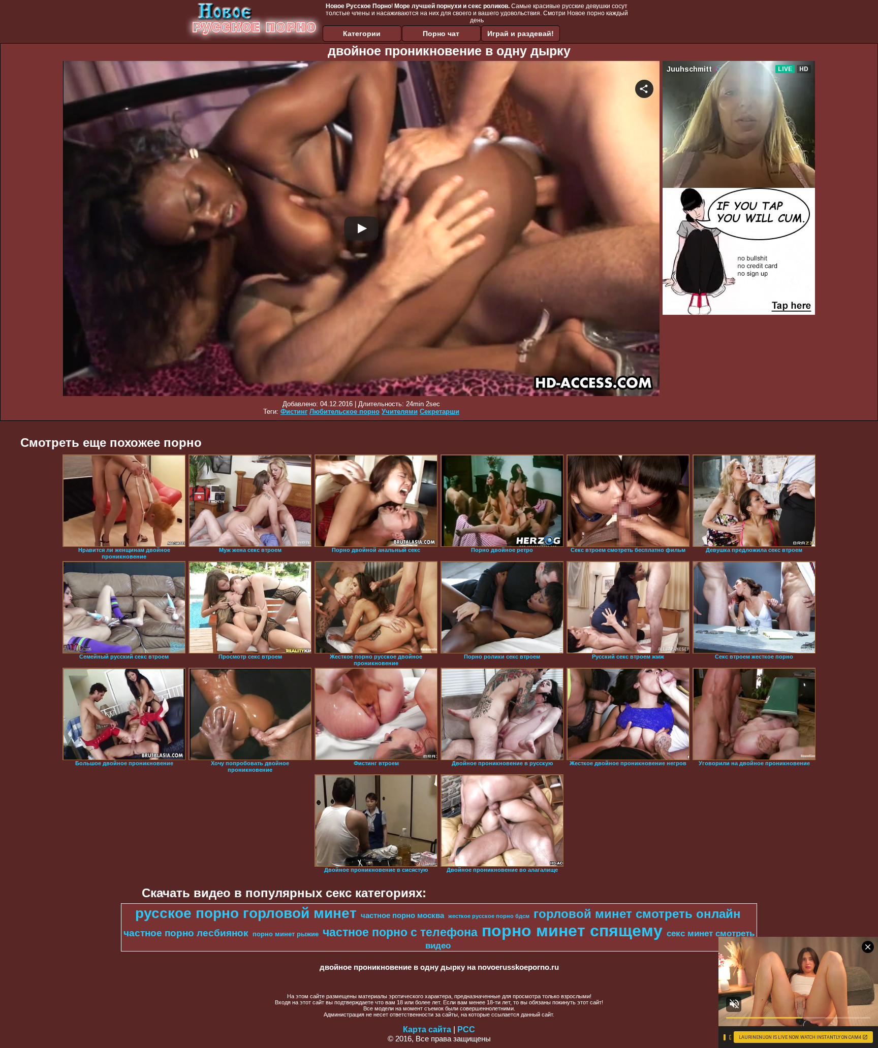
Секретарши (439, 411)
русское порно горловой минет (246, 913)
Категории (362, 33)
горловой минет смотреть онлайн (637, 914)
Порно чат (441, 33)
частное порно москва (402, 915)
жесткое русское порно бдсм (488, 916)
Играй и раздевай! (520, 33)
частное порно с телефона (400, 932)
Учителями (400, 411)
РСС (466, 1029)
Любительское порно (344, 411)
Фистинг (293, 411)
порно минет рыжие (286, 934)
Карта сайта (427, 1029)
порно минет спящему (572, 931)
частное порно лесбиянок (185, 933)
